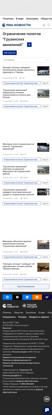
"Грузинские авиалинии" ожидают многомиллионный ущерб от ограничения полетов (18, 192)
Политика (7, 312)
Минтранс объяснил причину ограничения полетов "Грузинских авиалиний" (17, 243)
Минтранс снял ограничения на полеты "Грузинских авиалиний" (18, 146)
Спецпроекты (9, 317)
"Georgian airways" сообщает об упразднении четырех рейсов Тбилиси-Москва (18, 266)
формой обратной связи (27, 381)
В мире (42, 312)
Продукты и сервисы (39, 317)
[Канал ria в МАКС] (7, 297)
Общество (18, 312)
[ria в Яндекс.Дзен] (17, 297)
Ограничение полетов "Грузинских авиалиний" (22, 39)
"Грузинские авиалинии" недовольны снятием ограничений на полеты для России (17, 94)
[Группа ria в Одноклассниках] (37, 297)
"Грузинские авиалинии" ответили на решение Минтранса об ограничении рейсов (16, 170)
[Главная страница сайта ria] (16, 25)
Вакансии (7, 328)
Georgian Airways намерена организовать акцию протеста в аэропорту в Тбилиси (19, 70)
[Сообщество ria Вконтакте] (27, 297)
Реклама (22, 317)
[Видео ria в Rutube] (47, 297)
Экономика (31, 312)
